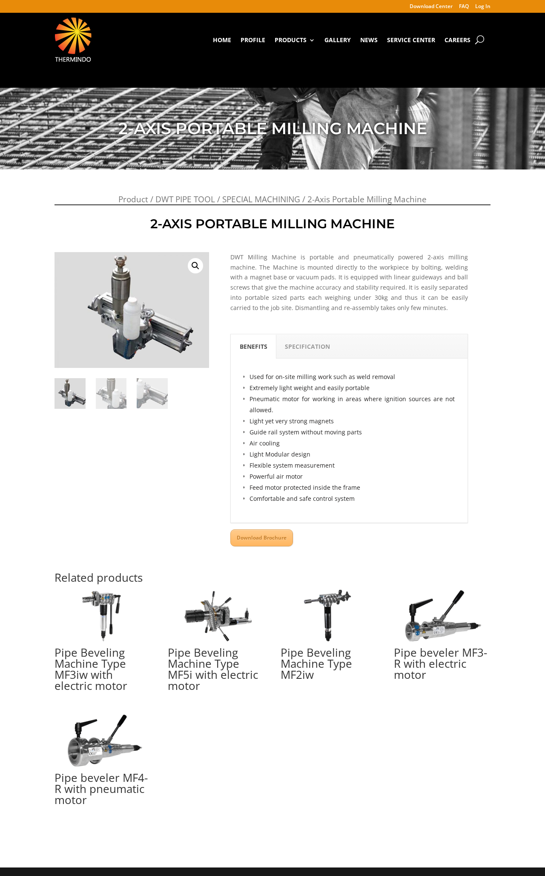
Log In (482, 7)
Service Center (411, 40)
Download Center (431, 7)
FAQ (464, 7)
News (369, 40)
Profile (253, 40)
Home (222, 40)
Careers (457, 40)
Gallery (337, 40)
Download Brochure (262, 537)
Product (133, 199)
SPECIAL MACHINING (261, 199)
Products (291, 40)
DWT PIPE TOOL (185, 199)
